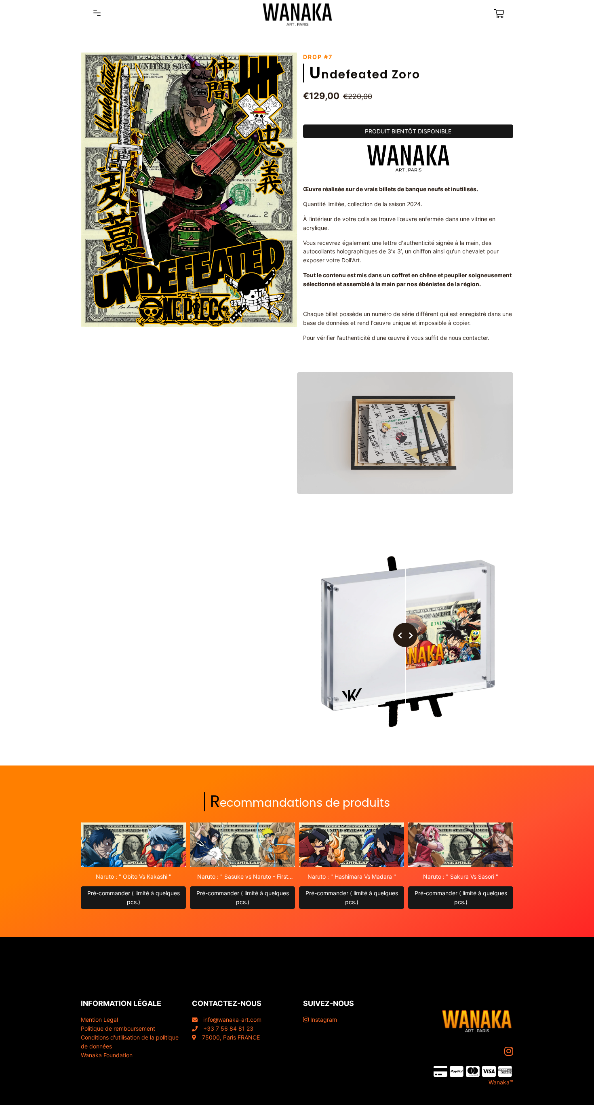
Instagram (323, 1019)
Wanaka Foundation (107, 1055)
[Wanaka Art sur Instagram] (509, 1051)
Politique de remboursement (118, 1028)
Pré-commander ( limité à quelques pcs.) (133, 897)
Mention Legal (99, 1019)
